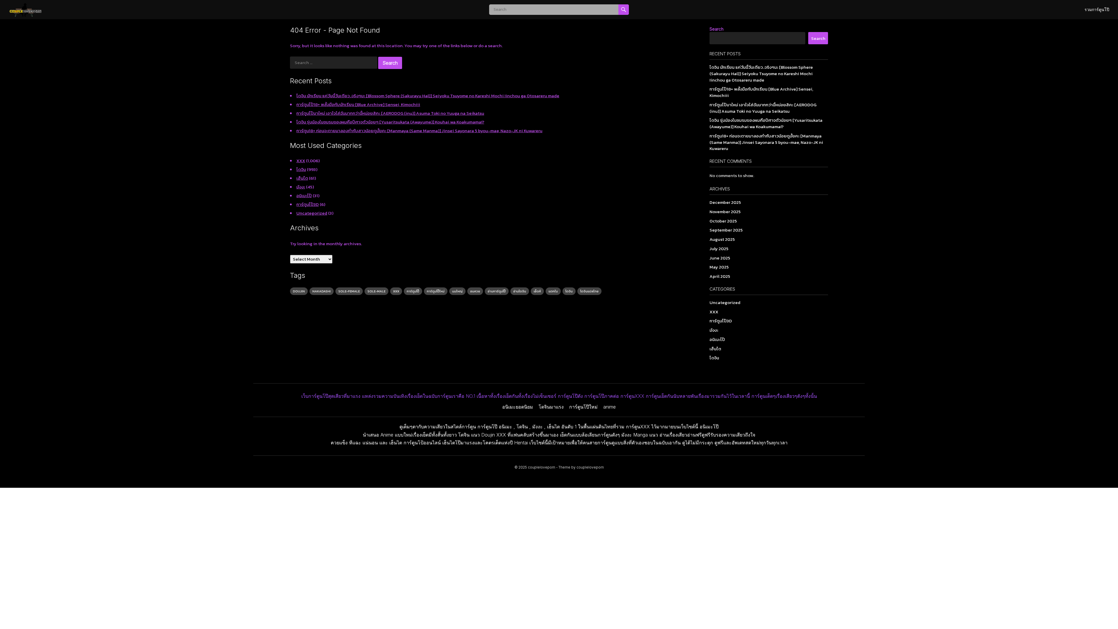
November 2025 (725, 211)
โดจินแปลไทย (589, 291)
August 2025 (722, 239)
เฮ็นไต (302, 178)
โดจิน (301, 169)
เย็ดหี (537, 291)
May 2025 (719, 267)
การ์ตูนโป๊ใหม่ (436, 291)
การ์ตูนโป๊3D (307, 204)
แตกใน (553, 291)
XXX (300, 160)
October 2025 (723, 221)
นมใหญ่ (457, 291)
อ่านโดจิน (519, 291)
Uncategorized (311, 213)
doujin (299, 291)
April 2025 (720, 276)
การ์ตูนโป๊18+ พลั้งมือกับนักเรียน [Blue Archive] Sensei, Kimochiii (358, 104)
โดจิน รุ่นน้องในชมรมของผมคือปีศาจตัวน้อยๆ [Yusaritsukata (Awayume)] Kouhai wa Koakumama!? (390, 122)
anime (609, 407)
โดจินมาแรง (551, 407)
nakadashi (321, 291)
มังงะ (300, 186)
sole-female (349, 291)
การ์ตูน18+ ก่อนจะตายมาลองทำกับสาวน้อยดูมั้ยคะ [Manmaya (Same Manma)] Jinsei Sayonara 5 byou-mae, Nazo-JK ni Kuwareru (419, 130)
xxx (396, 291)
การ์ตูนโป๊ (413, 291)
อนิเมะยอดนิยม (517, 407)
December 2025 (725, 202)
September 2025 (726, 230)
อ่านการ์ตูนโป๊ (497, 291)
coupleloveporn (541, 467)
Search (716, 29)
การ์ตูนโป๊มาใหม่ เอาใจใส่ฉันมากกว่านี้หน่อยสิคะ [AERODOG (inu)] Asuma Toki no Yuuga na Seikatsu (390, 113)
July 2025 (719, 248)
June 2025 (720, 258)
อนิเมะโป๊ (304, 195)
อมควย (475, 291)
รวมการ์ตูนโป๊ (1097, 9)
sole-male (376, 291)
